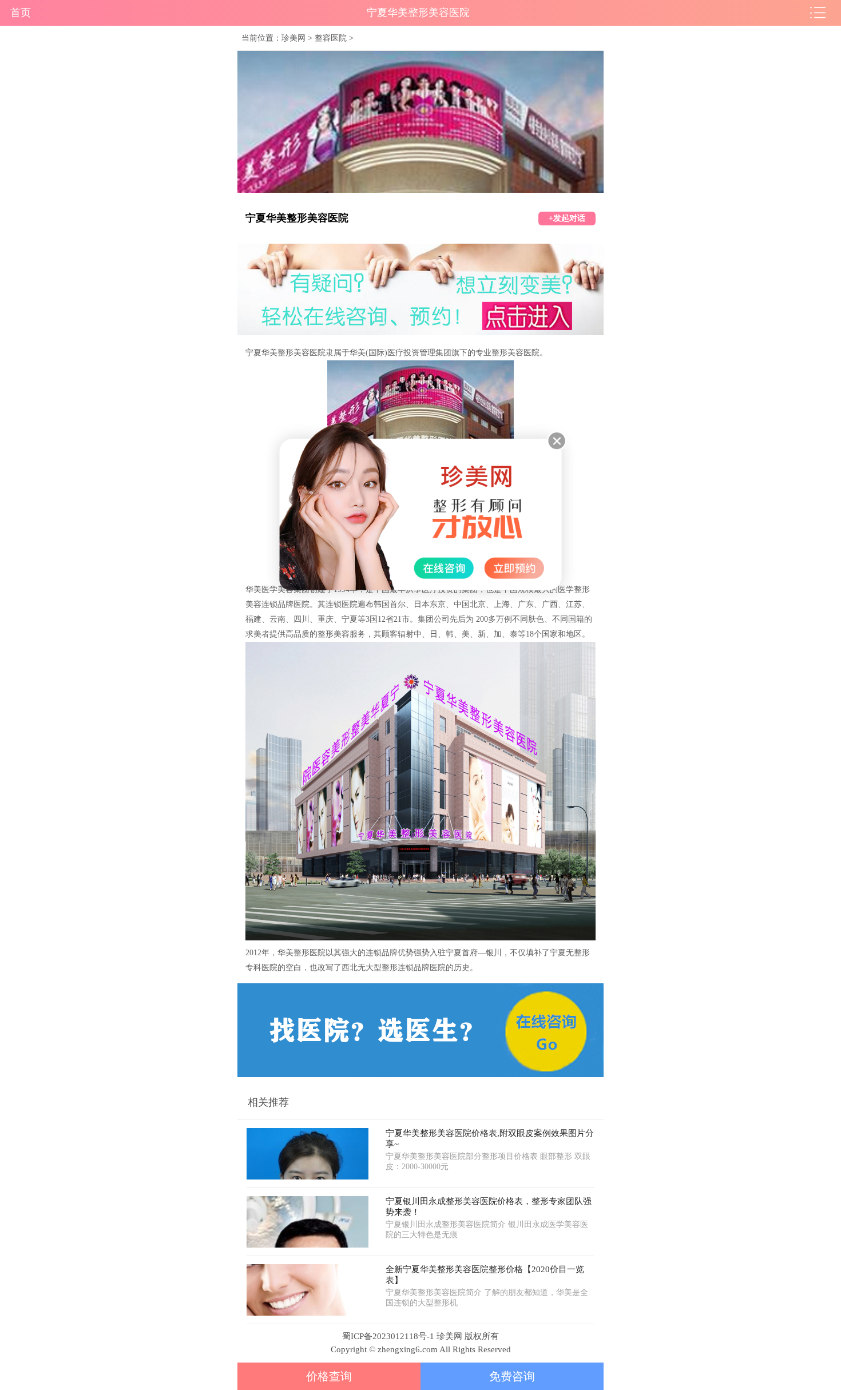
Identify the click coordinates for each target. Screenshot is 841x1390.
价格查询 (329, 1376)
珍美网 (293, 37)
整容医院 (331, 37)
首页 (20, 12)
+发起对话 (567, 218)
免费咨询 (512, 1376)
